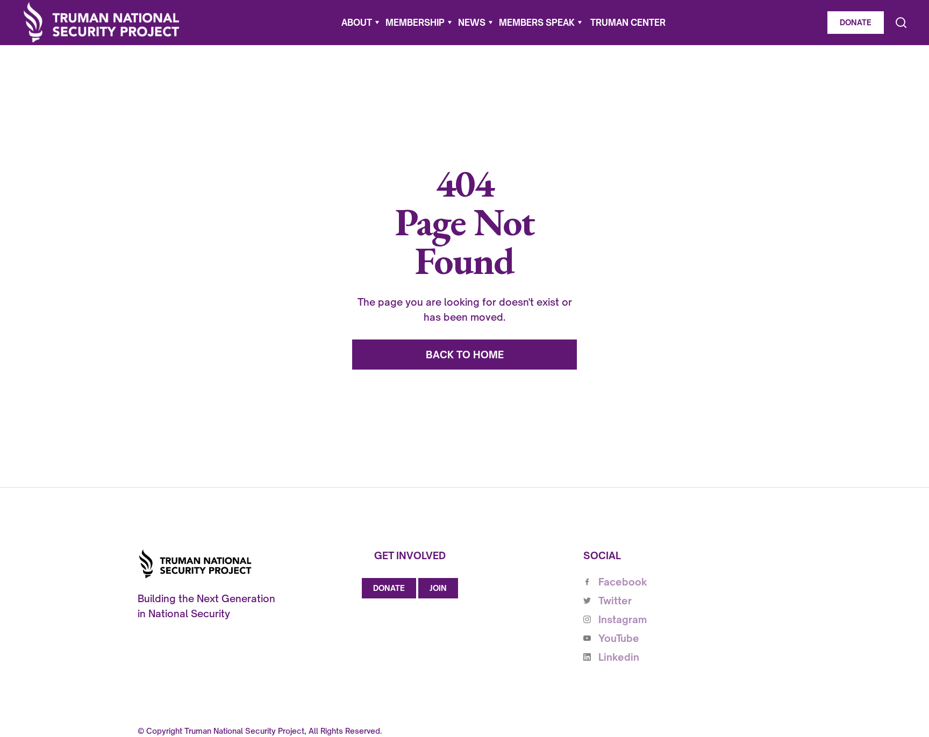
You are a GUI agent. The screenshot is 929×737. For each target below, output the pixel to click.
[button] (360, 22)
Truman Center (628, 22)
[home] (102, 22)
